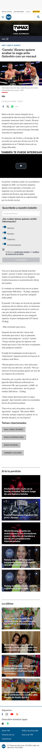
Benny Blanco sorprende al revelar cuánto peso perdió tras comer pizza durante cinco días (20, 647)
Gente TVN (6, 731)
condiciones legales (22, 252)
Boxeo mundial (11, 445)
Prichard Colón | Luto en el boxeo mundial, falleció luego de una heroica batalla (20, 491)
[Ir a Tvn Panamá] (20, 17)
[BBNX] (4, 746)
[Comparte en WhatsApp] (12, 106)
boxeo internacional (14, 437)
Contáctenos (6, 739)
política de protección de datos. (22, 253)
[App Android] (8, 723)
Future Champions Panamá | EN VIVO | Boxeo (21, 516)
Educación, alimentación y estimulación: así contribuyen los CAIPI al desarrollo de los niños (19, 622)
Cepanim (29, 11)
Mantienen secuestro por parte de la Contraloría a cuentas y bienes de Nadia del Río (20, 695)
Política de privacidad (30, 731)
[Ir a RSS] (18, 714)
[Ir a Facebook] (3, 714)
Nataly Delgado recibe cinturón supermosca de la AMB (20, 587)
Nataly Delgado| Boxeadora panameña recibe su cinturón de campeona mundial (19, 562)
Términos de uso (8, 735)
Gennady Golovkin (12, 453)
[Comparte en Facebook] (3, 106)
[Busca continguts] (38, 17)
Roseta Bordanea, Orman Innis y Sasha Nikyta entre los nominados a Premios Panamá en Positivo (20, 670)
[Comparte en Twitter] (7, 106)
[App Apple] (3, 723)
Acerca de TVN (27, 735)
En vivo (37, 11)
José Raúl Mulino (19, 11)
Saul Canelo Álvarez (13, 429)
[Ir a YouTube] (12, 714)
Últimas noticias (7, 11)
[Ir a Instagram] (7, 714)
